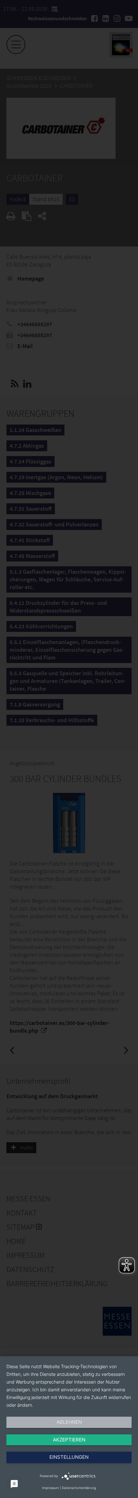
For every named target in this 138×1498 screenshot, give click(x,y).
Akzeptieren (69, 1440)
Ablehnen (69, 1422)
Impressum (50, 1488)
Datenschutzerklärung (79, 1488)
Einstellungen (69, 1457)
